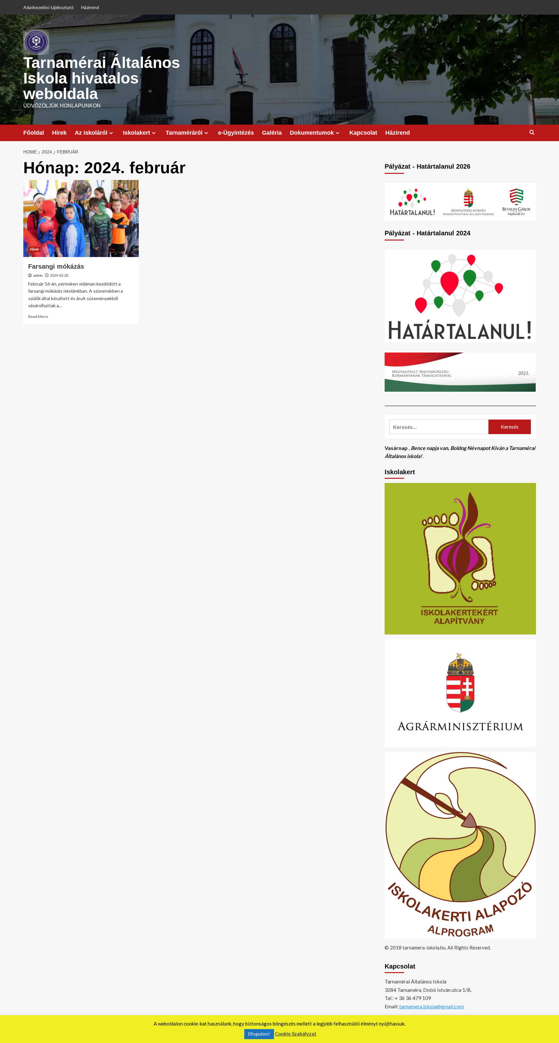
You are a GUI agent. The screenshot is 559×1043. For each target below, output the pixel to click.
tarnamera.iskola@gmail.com (431, 1006)
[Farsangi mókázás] (81, 218)
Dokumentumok (312, 132)
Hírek (59, 132)
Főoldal (33, 132)
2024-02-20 (59, 275)
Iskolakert (136, 132)
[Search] (532, 132)
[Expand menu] (111, 133)
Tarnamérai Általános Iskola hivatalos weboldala (101, 78)
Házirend (90, 7)
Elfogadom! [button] (259, 1034)
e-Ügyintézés (236, 132)
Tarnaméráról (184, 132)
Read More (38, 316)
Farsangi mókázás (56, 266)
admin (38, 275)
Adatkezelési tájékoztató (48, 7)
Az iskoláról (91, 132)
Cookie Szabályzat (295, 1034)
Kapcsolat (363, 132)
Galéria (272, 132)
